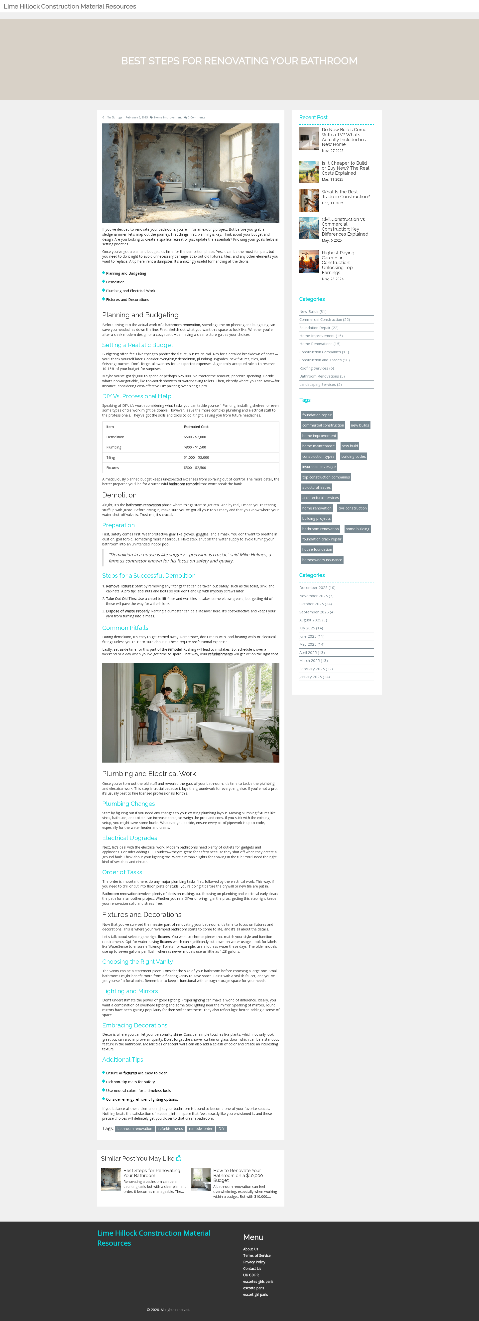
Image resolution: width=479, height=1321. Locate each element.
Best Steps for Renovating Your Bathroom (151, 1173)
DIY (221, 1128)
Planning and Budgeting (126, 273)
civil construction (353, 507)
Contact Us (252, 1268)
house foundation (317, 549)
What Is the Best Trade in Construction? (346, 194)
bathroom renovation (135, 1128)
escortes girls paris (258, 1281)
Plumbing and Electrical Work (130, 290)
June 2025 (312, 636)
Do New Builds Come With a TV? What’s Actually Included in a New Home (344, 137)
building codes (354, 456)
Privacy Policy (254, 1262)
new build (350, 445)
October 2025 (315, 603)
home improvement (319, 435)
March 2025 (313, 660)
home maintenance (318, 445)
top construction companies (326, 476)
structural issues (316, 487)
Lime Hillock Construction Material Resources (70, 6)
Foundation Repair (319, 327)
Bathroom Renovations (322, 376)
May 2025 (312, 644)
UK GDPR (251, 1275)
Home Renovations (320, 343)
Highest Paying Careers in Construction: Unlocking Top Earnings (338, 262)
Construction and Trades (324, 359)
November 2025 (316, 595)
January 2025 (314, 676)
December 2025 (317, 587)
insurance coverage (319, 466)
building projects (316, 518)
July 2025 (311, 627)
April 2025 (312, 652)
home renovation (317, 507)
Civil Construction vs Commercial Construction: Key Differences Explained (345, 227)
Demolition (115, 281)
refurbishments (170, 1128)
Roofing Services (316, 368)
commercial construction (323, 425)
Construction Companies (324, 351)
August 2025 (313, 619)
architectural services (320, 497)
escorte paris (253, 1288)
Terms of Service (257, 1255)
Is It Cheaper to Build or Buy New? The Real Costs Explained (345, 168)
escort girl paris (255, 1294)
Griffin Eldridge (112, 117)
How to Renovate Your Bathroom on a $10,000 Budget (238, 1175)
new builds (360, 425)
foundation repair (317, 414)
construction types (318, 456)
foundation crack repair (322, 538)
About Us (250, 1249)
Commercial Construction (324, 319)
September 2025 (317, 611)
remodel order (200, 1128)
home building (357, 528)
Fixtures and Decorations (127, 299)
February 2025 (316, 668)
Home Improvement (168, 117)
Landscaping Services (320, 384)
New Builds (313, 311)
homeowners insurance (322, 559)
